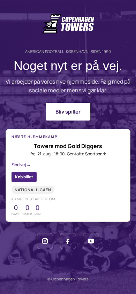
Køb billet (24, 177)
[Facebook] (68, 241)
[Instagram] (45, 241)
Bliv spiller (68, 111)
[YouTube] (91, 241)
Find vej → (21, 165)
